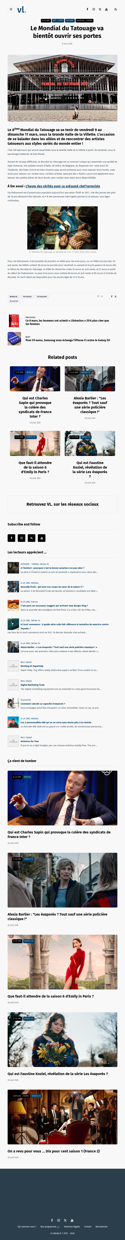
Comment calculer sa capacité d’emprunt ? (43, 703)
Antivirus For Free (30, 741)
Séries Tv (86, 372)
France (34, 601)
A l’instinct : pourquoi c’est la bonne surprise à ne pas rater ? (52, 568)
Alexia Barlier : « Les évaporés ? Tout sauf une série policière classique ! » (59, 647)
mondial (14, 297)
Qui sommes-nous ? (27, 1226)
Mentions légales (72, 1226)
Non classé (26, 662)
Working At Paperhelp (32, 666)
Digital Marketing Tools (33, 685)
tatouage (27, 297)
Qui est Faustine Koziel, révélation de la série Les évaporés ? (58, 1074)
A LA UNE (46, 20)
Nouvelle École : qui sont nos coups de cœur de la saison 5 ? (52, 586)
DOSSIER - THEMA (84, 20)
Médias (30, 372)
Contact (87, 1226)
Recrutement (101, 1226)
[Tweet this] (115, 296)
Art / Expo (58, 20)
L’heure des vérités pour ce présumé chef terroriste (63, 186)
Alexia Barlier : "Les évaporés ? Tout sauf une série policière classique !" (90, 405)
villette (14, 301)
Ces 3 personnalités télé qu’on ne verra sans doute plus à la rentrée (56, 722)
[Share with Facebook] (112, 296)
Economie (26, 699)
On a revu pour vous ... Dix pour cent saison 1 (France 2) (54, 1151)
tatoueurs (42, 297)
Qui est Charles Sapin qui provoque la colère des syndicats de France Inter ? (35, 407)
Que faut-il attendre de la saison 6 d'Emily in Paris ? (35, 467)
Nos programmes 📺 (50, 1226)
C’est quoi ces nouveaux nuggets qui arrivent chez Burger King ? (54, 605)
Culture (70, 20)
